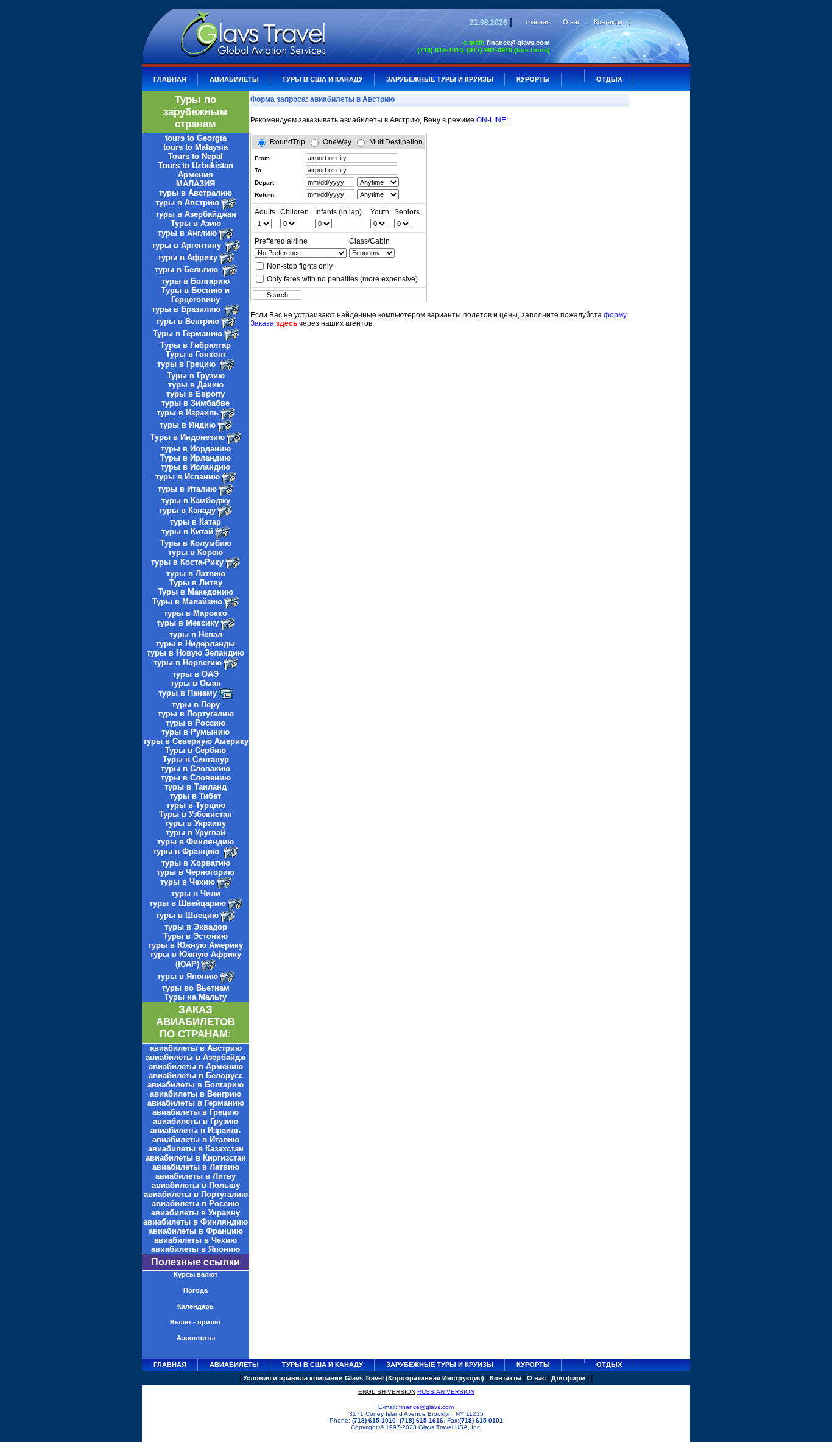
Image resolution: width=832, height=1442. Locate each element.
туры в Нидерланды (195, 643)
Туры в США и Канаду (322, 79)
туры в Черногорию (195, 872)
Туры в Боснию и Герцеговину (195, 295)
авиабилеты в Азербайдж (195, 1057)
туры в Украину (195, 823)
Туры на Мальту (195, 997)
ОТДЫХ (609, 79)
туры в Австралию (195, 192)
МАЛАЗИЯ (195, 183)
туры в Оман (196, 683)
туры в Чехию (187, 881)
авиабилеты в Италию (195, 1139)
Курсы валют (195, 1274)
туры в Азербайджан (195, 214)
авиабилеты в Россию (195, 1203)
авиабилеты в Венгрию (195, 1093)
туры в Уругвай (195, 832)
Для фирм (568, 1378)
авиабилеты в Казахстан (196, 1148)
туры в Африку (187, 257)
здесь (286, 323)
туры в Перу (196, 704)
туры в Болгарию (195, 281)
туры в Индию (188, 424)
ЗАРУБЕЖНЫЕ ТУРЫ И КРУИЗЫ (439, 79)
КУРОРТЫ (533, 79)
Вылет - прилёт (195, 1322)
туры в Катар (195, 521)
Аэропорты (196, 1337)
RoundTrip (287, 142)
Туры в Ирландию (195, 457)
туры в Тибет (195, 796)
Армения (195, 174)
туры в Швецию (187, 915)
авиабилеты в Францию (196, 1230)
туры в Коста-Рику (187, 562)
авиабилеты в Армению (196, 1066)
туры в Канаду (187, 510)
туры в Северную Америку (196, 741)
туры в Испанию (187, 476)
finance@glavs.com (518, 42)
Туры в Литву (195, 582)
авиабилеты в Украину (195, 1212)
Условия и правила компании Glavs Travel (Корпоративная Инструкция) (363, 1378)
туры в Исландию (195, 467)
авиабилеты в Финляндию (195, 1221)
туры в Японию (187, 976)
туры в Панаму (187, 693)
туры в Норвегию (187, 662)
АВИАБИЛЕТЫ (234, 79)
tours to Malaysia (195, 147)
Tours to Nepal (195, 156)
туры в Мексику (188, 622)
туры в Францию (187, 851)
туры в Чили (195, 893)
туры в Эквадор (195, 926)
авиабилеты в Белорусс (196, 1075)
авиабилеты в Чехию (195, 1240)
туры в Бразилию (187, 309)
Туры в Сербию (195, 750)
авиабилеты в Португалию (196, 1194)
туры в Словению (196, 777)
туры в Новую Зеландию (195, 652)
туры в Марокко (195, 613)
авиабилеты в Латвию (195, 1167)
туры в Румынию (195, 732)
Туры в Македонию (195, 591)
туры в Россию (195, 722)
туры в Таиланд (195, 786)
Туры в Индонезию (187, 437)
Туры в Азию (196, 223)
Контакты (608, 22)
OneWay (337, 142)
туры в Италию (187, 488)
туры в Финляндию (195, 841)
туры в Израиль (188, 412)
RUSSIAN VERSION (445, 1391)
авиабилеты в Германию (195, 1103)
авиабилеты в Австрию (196, 1048)
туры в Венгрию (187, 321)
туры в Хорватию (195, 863)
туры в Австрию (187, 202)
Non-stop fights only (300, 266)
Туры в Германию (187, 333)
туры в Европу (195, 393)
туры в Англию (187, 233)
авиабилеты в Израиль (195, 1130)
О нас (572, 22)
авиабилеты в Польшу (196, 1185)
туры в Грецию (187, 364)
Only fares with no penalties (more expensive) (342, 279)
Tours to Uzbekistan (195, 165)
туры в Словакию (195, 768)
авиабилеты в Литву (195, 1176)
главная (538, 22)
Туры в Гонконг (196, 354)
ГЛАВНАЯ (169, 79)
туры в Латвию (195, 573)
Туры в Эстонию (195, 936)
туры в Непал (195, 634)
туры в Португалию (196, 713)
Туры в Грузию (196, 375)
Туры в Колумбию (195, 543)
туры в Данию (196, 384)
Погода (195, 1290)
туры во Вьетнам (196, 987)
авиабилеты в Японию (195, 1249)
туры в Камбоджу (195, 500)
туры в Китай (187, 531)
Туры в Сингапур (196, 759)
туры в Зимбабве (195, 403)
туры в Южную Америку (195, 945)
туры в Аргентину (188, 245)
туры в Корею (195, 552)
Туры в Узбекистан (195, 814)
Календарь (195, 1306)
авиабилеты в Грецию (195, 1112)
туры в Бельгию (187, 269)
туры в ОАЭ (195, 674)
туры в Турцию (195, 805)
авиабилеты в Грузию (195, 1121)
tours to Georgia (196, 138)
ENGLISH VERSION (386, 1391)
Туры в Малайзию (187, 601)
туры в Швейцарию (187, 903)
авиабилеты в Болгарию (195, 1084)
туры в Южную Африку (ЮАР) (195, 959)
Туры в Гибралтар (195, 345)
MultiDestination (396, 142)
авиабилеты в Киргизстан (196, 1157)
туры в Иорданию (196, 448)
